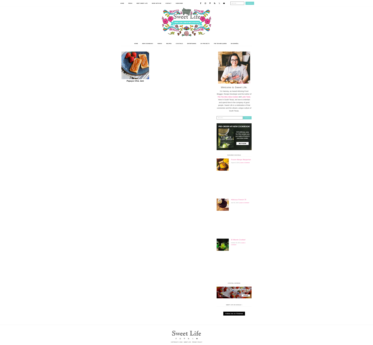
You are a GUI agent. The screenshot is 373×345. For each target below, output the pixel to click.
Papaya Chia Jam (135, 81)
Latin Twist (246, 97)
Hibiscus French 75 (238, 200)
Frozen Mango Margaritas (241, 159)
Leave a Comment (245, 162)
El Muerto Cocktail (238, 240)
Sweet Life (187, 22)
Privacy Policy (197, 342)
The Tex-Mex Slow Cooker (228, 97)
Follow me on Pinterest (234, 314)
